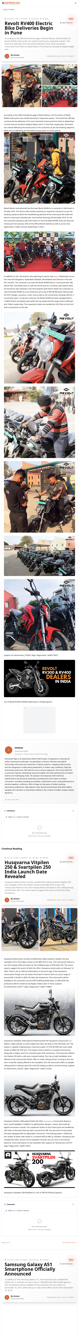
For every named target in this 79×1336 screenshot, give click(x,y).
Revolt (56, 276)
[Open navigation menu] (75, 3)
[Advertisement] (39, 720)
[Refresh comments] (73, 810)
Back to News (9, 9)
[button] (39, 168)
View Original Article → (70, 1242)
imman (16, 55)
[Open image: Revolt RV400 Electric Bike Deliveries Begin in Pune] (39, 85)
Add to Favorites (67, 23)
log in (14, 817)
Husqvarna (48, 1121)
